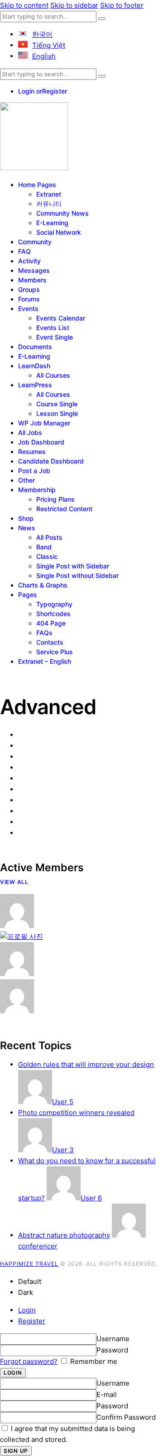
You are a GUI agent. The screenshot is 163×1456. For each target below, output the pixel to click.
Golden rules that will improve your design (86, 1064)
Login (27, 1310)
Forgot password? (29, 1361)
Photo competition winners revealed (76, 1112)
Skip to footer (122, 5)
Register (31, 1321)
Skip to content (24, 5)
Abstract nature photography (64, 1235)
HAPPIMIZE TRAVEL (29, 1263)
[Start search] (101, 18)
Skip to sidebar (74, 5)
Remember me (92, 1361)
